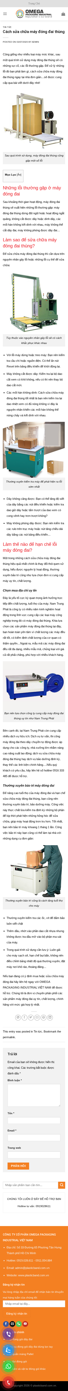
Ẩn (19, 174)
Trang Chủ (34, 3)
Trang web (14, 1147)
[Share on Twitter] (31, 1018)
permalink (9, 1037)
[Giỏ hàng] (63, 14)
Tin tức (7, 27)
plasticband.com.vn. (45, 1385)
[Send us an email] (12, 1324)
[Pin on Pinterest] (43, 1018)
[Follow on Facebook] (6, 1324)
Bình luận (15, 1080)
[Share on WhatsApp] (18, 1018)
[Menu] (5, 13)
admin (35, 42)
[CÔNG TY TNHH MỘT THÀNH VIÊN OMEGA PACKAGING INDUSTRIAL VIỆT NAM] (34, 14)
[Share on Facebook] (24, 1018)
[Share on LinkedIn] (50, 1018)
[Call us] (19, 1324)
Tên (11, 1113)
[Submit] (61, 1185)
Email (12, 1130)
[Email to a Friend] (37, 1018)
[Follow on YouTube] (25, 1324)
